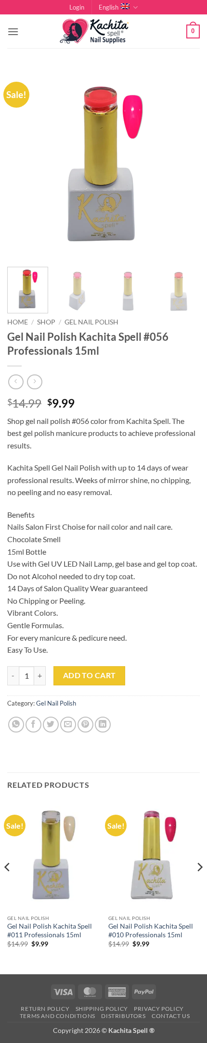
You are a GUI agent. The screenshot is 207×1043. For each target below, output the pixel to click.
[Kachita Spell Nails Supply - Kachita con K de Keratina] (103, 31)
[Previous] (23, 163)
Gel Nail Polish (91, 322)
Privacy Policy (159, 1008)
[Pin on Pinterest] (85, 725)
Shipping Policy (102, 1008)
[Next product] (15, 381)
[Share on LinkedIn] (103, 725)
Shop (46, 322)
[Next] (184, 163)
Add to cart (89, 675)
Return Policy (45, 1008)
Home (17, 322)
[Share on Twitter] (51, 725)
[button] (76, 7)
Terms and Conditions (57, 1015)
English (108, 7)
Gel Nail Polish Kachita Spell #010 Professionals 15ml (150, 930)
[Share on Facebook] (33, 725)
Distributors (123, 1015)
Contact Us (171, 1015)
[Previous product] (34, 381)
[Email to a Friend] (68, 725)
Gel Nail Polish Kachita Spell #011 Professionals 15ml (49, 930)
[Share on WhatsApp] (16, 725)
